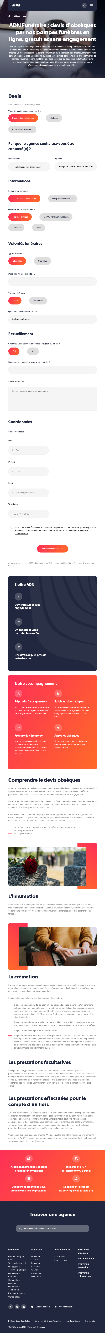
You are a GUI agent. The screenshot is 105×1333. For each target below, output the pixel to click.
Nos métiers (59, 1256)
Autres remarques (16, 381)
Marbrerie (36, 1249)
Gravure (34, 1270)
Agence (58, 158)
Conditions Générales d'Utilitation (48, 1321)
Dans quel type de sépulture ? (21, 274)
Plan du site (90, 1321)
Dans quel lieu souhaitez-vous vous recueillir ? (29, 362)
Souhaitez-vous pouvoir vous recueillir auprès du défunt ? (34, 344)
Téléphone (13, 504)
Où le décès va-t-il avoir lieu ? (21, 209)
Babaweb (41, 1327)
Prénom (11, 462)
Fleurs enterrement (16, 1293)
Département (14, 158)
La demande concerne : (18, 191)
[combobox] (29, 166)
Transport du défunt (17, 1263)
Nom (10, 440)
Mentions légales (73, 1321)
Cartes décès (14, 1297)
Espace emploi (61, 1260)
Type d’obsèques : (16, 253)
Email (10, 483)
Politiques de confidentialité (60, 563)
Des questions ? (85, 1258)
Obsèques (13, 1249)
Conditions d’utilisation (83, 563)
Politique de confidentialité (19, 1321)
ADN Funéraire (62, 1249)
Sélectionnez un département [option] (28, 167)
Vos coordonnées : (16, 432)
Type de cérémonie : (17, 293)
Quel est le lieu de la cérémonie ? (23, 311)
